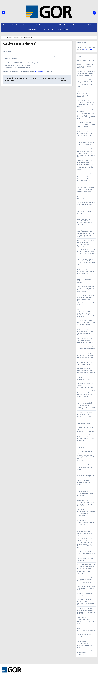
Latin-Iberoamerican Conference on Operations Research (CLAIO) (85, 467)
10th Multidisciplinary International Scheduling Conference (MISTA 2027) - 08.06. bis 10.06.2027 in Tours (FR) (86, 544)
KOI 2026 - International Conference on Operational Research (85, 280)
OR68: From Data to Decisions (85, 204)
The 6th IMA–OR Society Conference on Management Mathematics (85, 522)
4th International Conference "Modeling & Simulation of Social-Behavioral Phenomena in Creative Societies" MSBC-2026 (86, 301)
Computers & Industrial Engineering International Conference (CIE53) (84, 394)
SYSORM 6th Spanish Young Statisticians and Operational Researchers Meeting (85, 603)
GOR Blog (42, 29)
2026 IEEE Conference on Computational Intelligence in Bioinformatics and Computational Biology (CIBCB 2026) (86, 115)
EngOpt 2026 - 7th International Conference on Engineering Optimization (85, 244)
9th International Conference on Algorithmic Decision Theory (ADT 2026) (86, 438)
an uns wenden (87, 49)
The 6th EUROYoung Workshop (86, 348)
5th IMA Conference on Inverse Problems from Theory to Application (86, 211)
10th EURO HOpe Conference (85, 365)
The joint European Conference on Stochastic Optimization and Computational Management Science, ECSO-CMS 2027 (86, 570)
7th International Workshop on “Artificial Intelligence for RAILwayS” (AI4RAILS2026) (86, 178)
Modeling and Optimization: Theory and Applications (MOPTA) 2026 (85, 66)
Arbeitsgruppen (25, 24)
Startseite (6, 24)
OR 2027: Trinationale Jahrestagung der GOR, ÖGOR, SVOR (86, 621)
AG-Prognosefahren (41, 71)
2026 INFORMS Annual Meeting (86, 431)
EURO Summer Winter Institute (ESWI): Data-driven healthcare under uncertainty (86, 271)
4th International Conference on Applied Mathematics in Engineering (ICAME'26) (85, 133)
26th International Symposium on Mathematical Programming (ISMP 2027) (86, 612)
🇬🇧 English (66, 29)
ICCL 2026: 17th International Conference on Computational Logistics (86, 104)
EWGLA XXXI (80, 561)
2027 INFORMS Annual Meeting (86, 630)
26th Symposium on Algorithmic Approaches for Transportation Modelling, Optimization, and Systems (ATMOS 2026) (85, 166)
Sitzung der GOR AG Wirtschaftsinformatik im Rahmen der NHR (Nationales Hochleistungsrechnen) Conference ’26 (85, 233)
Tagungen (67, 24)
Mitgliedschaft (37, 24)
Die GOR (15, 24)
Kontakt (50, 29)
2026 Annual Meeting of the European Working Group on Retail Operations (85, 290)
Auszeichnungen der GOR (53, 24)
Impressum (58, 29)
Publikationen (89, 24)
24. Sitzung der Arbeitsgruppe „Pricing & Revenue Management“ (86, 513)
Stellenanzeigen (78, 24)
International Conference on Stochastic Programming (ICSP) (85, 645)
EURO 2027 (80, 595)
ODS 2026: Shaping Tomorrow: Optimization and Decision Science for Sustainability (86, 189)
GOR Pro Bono (32, 29)
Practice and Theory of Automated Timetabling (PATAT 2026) (84, 95)
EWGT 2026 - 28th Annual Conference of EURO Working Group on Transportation (85, 142)
